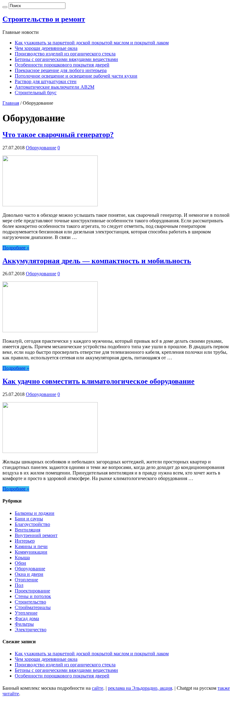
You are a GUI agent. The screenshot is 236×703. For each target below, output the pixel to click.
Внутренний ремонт (36, 535)
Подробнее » (15, 247)
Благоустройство (32, 524)
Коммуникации (31, 552)
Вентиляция (27, 529)
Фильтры (24, 624)
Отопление (26, 579)
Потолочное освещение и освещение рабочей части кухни (76, 76)
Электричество (30, 629)
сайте (97, 688)
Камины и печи (31, 546)
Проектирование (32, 590)
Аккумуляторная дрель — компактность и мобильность (96, 261)
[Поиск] (4, 7)
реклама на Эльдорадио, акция (140, 688)
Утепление (26, 613)
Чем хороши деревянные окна (46, 48)
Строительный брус (36, 92)
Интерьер (25, 540)
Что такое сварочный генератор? (58, 135)
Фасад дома (27, 618)
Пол (19, 585)
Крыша (22, 557)
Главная (10, 103)
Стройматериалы (33, 607)
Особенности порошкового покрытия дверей (62, 64)
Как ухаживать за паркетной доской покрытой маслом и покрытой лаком (92, 42)
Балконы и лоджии (34, 513)
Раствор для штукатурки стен (46, 81)
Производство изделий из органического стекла (65, 53)
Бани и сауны (29, 518)
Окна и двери (29, 574)
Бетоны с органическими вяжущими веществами (66, 59)
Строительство (30, 601)
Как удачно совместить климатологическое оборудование (98, 381)
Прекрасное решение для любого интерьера (61, 70)
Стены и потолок (33, 596)
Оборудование (41, 147)
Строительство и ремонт (43, 19)
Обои (20, 563)
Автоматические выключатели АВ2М (54, 87)
